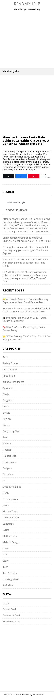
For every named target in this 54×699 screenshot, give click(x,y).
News (6, 548)
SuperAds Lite (11, 694)
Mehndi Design (11, 542)
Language (8, 523)
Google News (16, 210)
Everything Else (11, 431)
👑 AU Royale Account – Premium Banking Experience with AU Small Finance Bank (25, 301)
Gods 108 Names (12, 486)
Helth (6, 492)
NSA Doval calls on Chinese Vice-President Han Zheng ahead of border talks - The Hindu (25, 262)
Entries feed (9, 609)
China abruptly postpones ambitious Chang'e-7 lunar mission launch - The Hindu (26, 239)
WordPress (39, 694)
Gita (5, 480)
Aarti (5, 357)
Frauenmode (9, 462)
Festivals (7, 443)
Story (5, 560)
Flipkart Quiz (9, 455)
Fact (5, 437)
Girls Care (8, 474)
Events (6, 425)
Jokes (6, 505)
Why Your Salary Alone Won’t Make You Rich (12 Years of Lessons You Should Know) (27, 310)
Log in (6, 603)
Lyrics (6, 529)
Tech (5, 566)
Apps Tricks (9, 375)
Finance (7, 449)
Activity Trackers (12, 363)
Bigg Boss (8, 400)
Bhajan (6, 394)
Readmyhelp (27, 3)
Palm (5, 554)
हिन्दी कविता (8, 585)
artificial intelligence (13, 381)
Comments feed (11, 615)
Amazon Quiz (10, 369)
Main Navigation (11, 71)
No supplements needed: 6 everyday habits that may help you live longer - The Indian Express (26, 250)
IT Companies (10, 499)
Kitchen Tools (10, 511)
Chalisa (7, 406)
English (7, 418)
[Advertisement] (27, 39)
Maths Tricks (10, 536)
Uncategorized (11, 579)
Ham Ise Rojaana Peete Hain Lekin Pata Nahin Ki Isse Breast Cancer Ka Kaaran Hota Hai (26, 140)
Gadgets (7, 468)
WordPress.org (11, 621)
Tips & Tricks (10, 573)
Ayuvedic (7, 388)
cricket (6, 412)
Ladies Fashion (11, 517)
